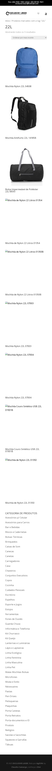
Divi (39, 767)
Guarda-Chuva (12, 623)
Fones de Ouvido (13, 619)
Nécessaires (11, 686)
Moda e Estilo (12, 681)
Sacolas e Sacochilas (15, 734)
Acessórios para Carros (17, 522)
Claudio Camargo (19, 767)
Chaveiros (10, 570)
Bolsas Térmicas (13, 536)
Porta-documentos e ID (17, 720)
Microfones (11, 677)
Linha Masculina (13, 662)
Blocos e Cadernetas (15, 532)
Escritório (10, 594)
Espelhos (10, 599)
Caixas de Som (12, 546)
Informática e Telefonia (17, 628)
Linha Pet (10, 667)
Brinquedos (11, 541)
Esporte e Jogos (13, 604)
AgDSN (39, 763)
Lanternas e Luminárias (17, 643)
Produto (9, 725)
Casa (7, 565)
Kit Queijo (10, 638)
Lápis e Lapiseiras (14, 647)
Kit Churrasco (12, 633)
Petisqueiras (11, 701)
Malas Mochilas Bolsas (17, 672)
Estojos (9, 609)
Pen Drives (11, 696)
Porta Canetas (12, 710)
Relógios (9, 730)
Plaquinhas (11, 705)
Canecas (9, 551)
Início (7, 20)
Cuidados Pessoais (15, 590)
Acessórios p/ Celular (16, 517)
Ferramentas (12, 614)
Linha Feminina (13, 657)
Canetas (9, 556)
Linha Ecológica (13, 652)
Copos (8, 580)
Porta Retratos (13, 715)
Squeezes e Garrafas (16, 739)
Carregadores (12, 561)
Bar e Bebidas (12, 527)
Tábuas (9, 744)
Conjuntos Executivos (16, 575)
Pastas (8, 691)
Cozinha (9, 585)
